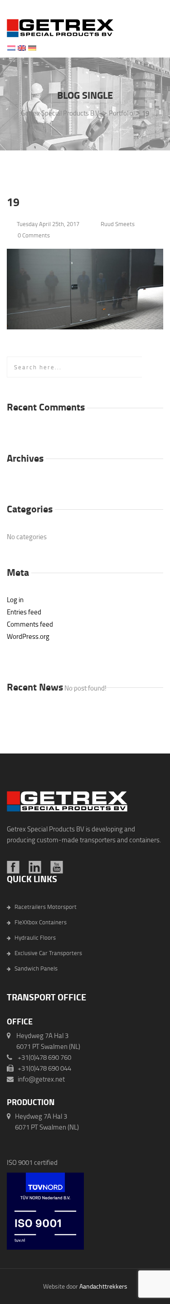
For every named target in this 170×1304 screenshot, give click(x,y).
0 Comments (34, 235)
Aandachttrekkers (103, 1286)
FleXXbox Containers (41, 922)
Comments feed (30, 624)
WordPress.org (28, 636)
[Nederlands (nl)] (11, 46)
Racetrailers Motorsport (46, 907)
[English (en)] (22, 46)
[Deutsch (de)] (32, 46)
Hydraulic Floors (35, 937)
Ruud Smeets (118, 224)
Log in (15, 599)
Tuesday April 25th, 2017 (48, 224)
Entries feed (24, 612)
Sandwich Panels (36, 968)
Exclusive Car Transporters (48, 953)
